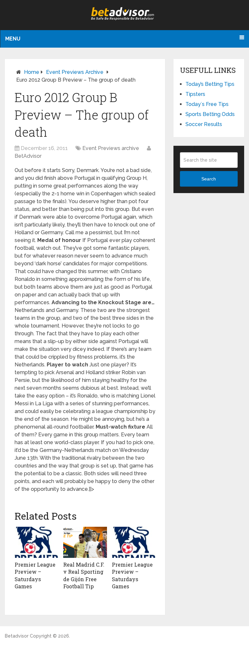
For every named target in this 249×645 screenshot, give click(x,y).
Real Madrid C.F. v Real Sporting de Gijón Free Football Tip (83, 575)
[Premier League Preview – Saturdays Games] (36, 542)
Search (208, 178)
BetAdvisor (28, 156)
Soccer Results (203, 124)
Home (31, 72)
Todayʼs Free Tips (207, 104)
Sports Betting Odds (210, 114)
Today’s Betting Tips (209, 84)
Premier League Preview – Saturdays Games (35, 575)
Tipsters (195, 94)
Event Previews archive (74, 72)
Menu (12, 39)
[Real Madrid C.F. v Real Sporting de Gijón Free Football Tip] (85, 542)
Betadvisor (17, 636)
